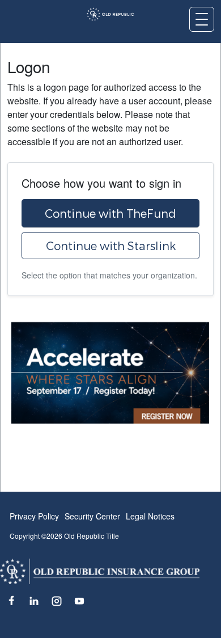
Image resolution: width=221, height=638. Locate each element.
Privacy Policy (34, 516)
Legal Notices (150, 516)
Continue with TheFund (110, 213)
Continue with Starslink (111, 245)
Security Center (92, 516)
